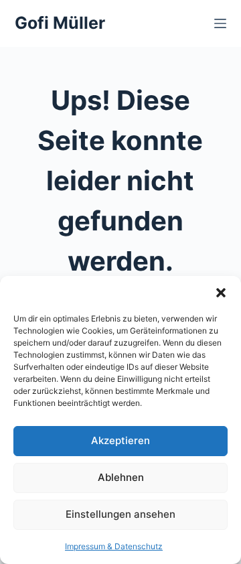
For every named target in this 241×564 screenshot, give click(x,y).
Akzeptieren (120, 440)
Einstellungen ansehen (120, 514)
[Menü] (220, 23)
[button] (221, 292)
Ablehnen (121, 477)
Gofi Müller (60, 23)
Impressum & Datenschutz (114, 546)
